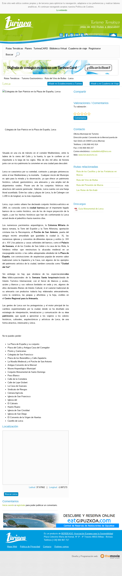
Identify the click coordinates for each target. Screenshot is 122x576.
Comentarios (80, 118)
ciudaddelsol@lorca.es (101, 151)
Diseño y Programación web (85, 556)
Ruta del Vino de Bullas (55, 78)
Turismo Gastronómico (32, 78)
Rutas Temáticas (14, 48)
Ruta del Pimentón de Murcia (89, 185)
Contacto (47, 546)
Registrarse (95, 48)
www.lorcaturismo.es (87, 155)
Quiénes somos (61, 546)
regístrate (20, 505)
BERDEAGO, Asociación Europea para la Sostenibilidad (87, 533)
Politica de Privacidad (30, 546)
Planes (28, 48)
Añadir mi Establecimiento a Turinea (65, 83)
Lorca (70, 78)
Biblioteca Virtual (58, 48)
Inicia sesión (8, 505)
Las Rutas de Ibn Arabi (86, 190)
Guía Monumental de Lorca (90, 209)
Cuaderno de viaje (77, 48)
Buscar (9, 54)
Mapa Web (12, 546)
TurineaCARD (41, 48)
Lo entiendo (61, 10)
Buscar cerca (11, 494)
